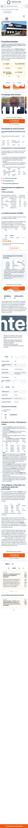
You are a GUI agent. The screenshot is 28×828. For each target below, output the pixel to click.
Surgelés (16, 9)
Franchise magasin (7, 12)
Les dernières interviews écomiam (12, 595)
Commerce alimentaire (9, 9)
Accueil (2, 9)
